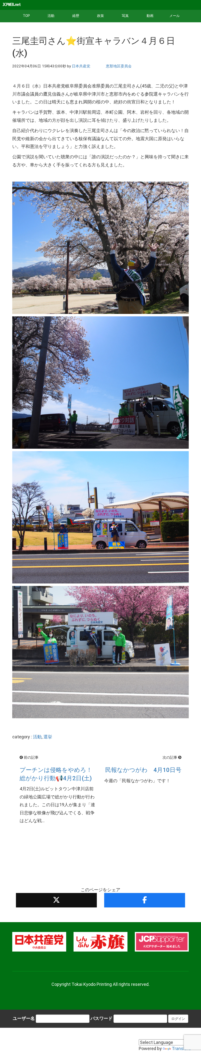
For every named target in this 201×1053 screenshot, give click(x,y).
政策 (100, 16)
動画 (150, 16)
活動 (51, 16)
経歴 (75, 16)
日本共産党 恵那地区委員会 (102, 66)
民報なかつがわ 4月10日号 (143, 770)
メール (174, 16)
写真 (125, 16)
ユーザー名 (24, 1018)
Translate (181, 1048)
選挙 (47, 736)
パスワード (101, 1018)
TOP (26, 16)
